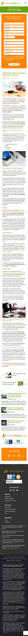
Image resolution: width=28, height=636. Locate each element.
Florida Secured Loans (10, 500)
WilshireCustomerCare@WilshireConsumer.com (12, 602)
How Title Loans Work (10, 509)
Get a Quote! (8, 507)
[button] (25, 3)
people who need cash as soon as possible (12, 124)
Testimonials (8, 496)
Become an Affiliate (9, 498)
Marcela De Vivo (16, 78)
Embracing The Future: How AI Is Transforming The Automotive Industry (16, 395)
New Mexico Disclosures (11, 548)
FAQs (6, 520)
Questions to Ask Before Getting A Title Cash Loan (15, 408)
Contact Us (7, 522)
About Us (7, 494)
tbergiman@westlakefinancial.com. (9, 620)
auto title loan (12, 114)
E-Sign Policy (21, 58)
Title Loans (8, 505)
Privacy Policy (10, 59)
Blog (6, 513)
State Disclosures (8, 589)
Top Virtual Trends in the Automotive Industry (15, 421)
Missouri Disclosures (16, 542)
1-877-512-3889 (14, 10)
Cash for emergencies (10, 511)
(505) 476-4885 (20, 629)
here (13, 611)
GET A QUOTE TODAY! (14, 8)
